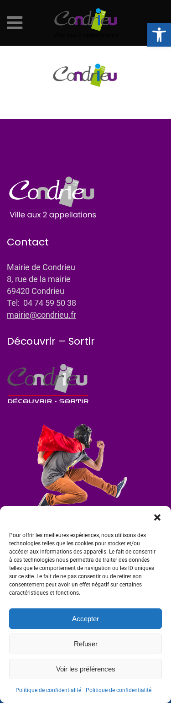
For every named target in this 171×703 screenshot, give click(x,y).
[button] (159, 35)
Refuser (86, 644)
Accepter (85, 619)
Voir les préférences (85, 669)
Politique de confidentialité (48, 690)
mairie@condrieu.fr (41, 315)
